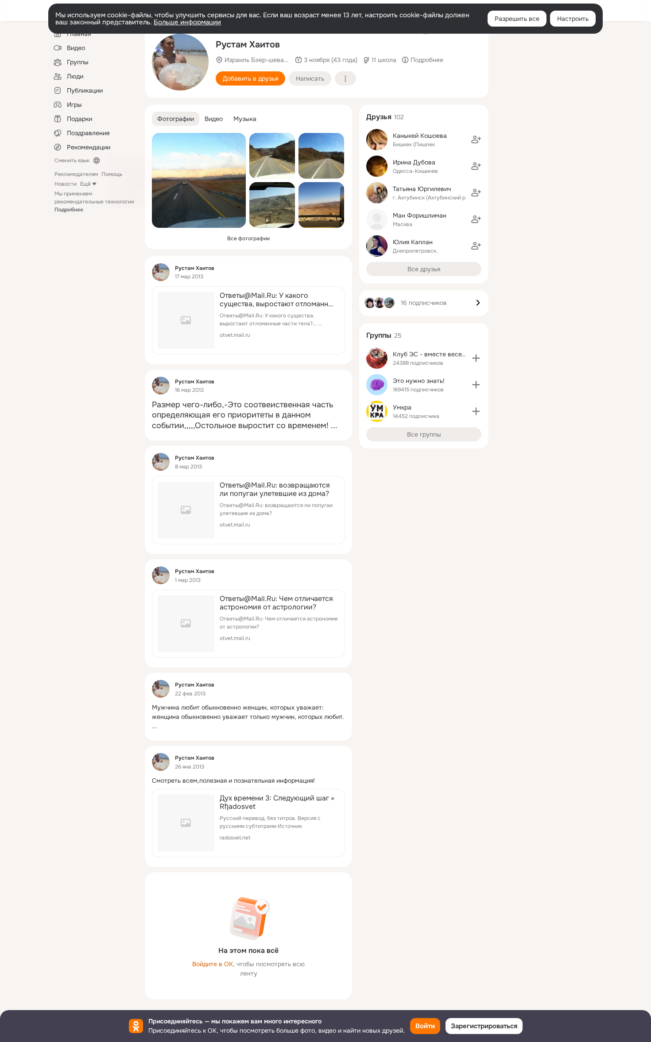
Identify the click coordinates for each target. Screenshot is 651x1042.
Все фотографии (248, 238)
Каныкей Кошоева (420, 136)
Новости (65, 183)
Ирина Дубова (414, 162)
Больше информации (187, 22)
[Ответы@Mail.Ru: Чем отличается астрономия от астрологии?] (248, 623)
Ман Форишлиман (419, 215)
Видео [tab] (214, 119)
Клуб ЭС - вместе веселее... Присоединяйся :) (462, 354)
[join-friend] (476, 139)
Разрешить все (517, 19)
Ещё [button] (85, 183)
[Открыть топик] (248, 415)
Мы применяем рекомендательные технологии (94, 201)
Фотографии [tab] (175, 119)
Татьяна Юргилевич (422, 189)
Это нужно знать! (419, 381)
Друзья (378, 116)
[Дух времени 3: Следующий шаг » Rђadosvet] (248, 823)
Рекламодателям (76, 174)
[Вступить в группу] (476, 358)
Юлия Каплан (413, 242)
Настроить (573, 19)
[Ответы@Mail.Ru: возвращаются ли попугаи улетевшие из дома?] (248, 510)
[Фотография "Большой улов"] (180, 62)
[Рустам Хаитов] (161, 272)
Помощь (111, 174)
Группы (378, 335)
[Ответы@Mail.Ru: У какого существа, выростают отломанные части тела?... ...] (248, 320)
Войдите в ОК (212, 964)
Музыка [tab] (244, 119)
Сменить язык (71, 160)
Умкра (402, 407)
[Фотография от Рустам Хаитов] (199, 180)
